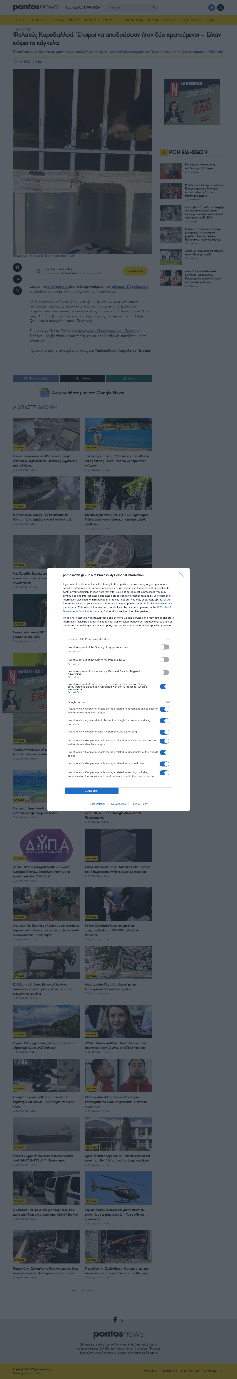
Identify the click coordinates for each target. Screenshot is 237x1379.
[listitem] (118, 639)
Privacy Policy (139, 803)
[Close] (182, 575)
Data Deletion (98, 803)
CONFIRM (92, 790)
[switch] (164, 646)
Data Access (118, 803)
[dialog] (118, 689)
